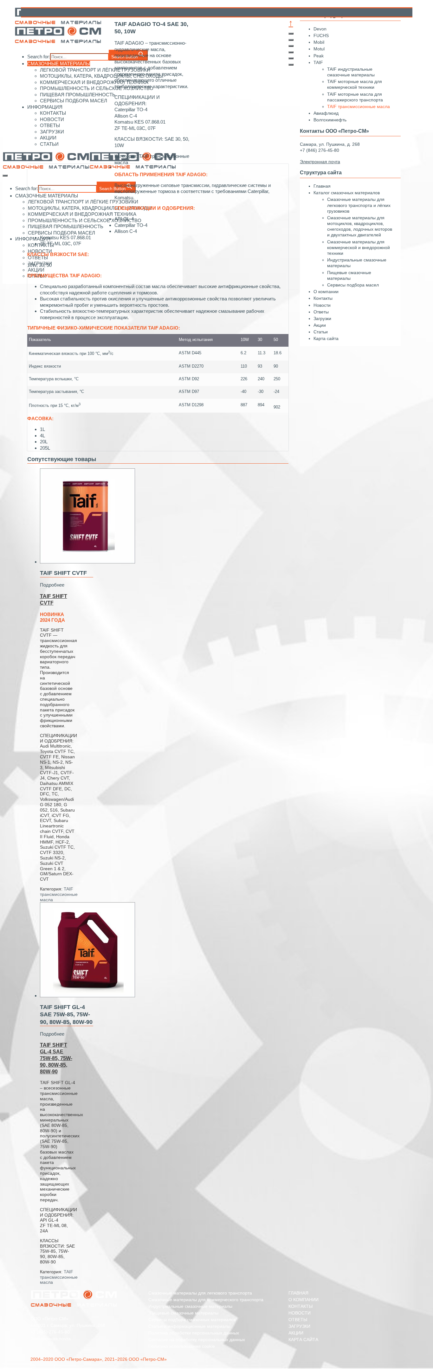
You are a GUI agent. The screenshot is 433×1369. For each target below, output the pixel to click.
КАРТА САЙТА (303, 1339)
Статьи (320, 331)
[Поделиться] (291, 40)
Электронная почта (50, 1338)
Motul (319, 48)
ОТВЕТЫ (297, 1319)
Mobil (318, 42)
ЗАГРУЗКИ (299, 1326)
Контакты (323, 298)
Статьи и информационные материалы (189, 1326)
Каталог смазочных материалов (346, 192)
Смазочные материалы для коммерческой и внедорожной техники (358, 247)
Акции (319, 325)
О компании (326, 291)
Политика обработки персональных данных (193, 1332)
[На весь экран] (291, 46)
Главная (322, 186)
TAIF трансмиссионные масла (59, 894)
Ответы (321, 311)
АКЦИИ (295, 1332)
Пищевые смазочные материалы (183, 1312)
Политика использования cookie (181, 1346)
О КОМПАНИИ (303, 1299)
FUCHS (321, 35)
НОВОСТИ (299, 1312)
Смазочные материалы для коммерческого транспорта (205, 1299)
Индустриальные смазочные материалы (190, 1306)
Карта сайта (326, 338)
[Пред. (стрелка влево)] (291, 58)
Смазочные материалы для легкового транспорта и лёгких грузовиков (359, 205)
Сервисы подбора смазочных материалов (192, 1319)
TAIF (318, 62)
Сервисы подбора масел (353, 284)
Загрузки (322, 318)
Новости (322, 305)
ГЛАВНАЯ (298, 1292)
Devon (319, 28)
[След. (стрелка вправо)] (291, 65)
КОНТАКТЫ (300, 1306)
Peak (318, 55)
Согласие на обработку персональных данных (196, 1339)
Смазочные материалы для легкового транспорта (200, 1292)
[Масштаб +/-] (291, 52)
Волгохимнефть (329, 119)
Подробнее (52, 585)
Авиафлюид (326, 113)
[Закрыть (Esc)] (291, 34)
